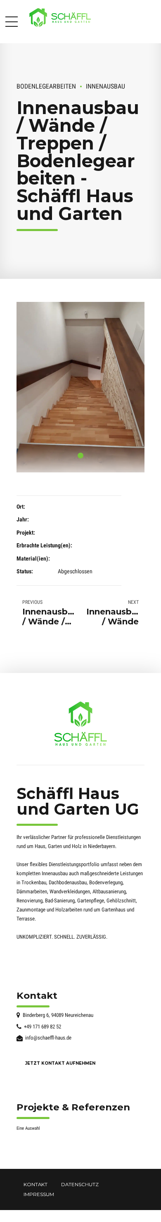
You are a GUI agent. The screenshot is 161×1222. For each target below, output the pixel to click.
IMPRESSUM (39, 1194)
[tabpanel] (80, 387)
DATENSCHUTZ (80, 1184)
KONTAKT (35, 1184)
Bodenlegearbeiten (46, 86)
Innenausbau (105, 86)
